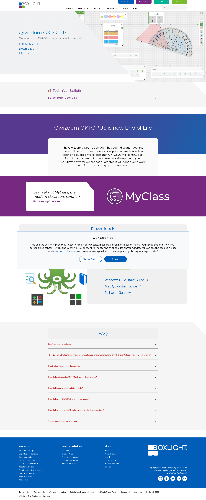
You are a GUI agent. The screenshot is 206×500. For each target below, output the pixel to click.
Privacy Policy (136, 492)
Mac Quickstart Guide (121, 286)
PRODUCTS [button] (83, 8)
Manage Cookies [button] (90, 259)
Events (107, 450)
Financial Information (70, 457)
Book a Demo (126, 2)
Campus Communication (28, 460)
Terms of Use (24, 492)
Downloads (26, 48)
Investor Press (67, 454)
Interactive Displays (26, 450)
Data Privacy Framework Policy (82, 492)
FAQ (22, 53)
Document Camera (26, 473)
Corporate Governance (71, 460)
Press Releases (110, 454)
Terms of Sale (39, 492)
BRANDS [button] (68, 8)
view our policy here (64, 251)
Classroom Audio (25, 457)
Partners (179, 2)
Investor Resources (69, 463)
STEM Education (25, 476)
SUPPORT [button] (97, 8)
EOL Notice (26, 44)
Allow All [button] (115, 259)
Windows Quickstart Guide (124, 280)
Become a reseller (112, 463)
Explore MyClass (44, 201)
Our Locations (110, 460)
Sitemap (124, 492)
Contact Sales (144, 2)
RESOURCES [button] (112, 8)
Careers (108, 467)
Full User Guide (116, 292)
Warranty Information (57, 492)
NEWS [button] (125, 8)
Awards (108, 457)
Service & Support (162, 2)
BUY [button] (135, 8)
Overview (65, 450)
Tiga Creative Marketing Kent (39, 496)
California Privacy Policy (107, 492)
